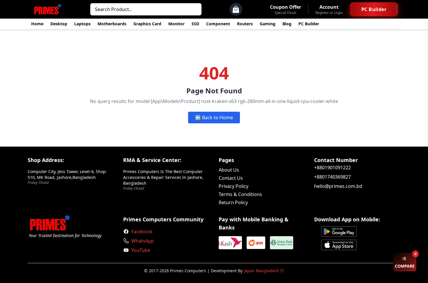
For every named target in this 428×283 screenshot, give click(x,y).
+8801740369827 (332, 177)
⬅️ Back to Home (214, 117)
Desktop (58, 23)
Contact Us (231, 178)
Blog (286, 23)
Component (218, 23)
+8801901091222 (332, 167)
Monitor (176, 23)
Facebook (142, 231)
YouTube (140, 250)
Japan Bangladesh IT (264, 270)
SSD (195, 23)
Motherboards (112, 23)
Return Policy (233, 202)
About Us (229, 170)
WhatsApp (142, 241)
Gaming (267, 23)
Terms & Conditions (240, 194)
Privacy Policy (233, 186)
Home (37, 23)
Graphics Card (147, 23)
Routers (245, 23)
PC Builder (308, 23)
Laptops (82, 23)
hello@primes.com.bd (338, 186)
